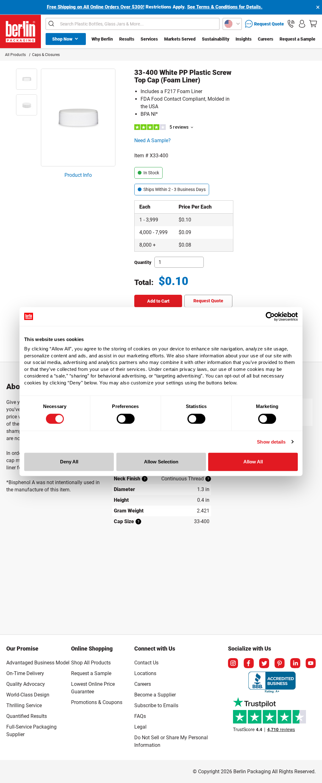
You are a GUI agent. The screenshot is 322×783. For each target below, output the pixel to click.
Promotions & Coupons (96, 702)
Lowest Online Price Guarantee (93, 688)
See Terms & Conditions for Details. (225, 7)
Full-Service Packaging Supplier (31, 730)
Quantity (142, 262)
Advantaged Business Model (37, 663)
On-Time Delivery (25, 673)
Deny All (69, 461)
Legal (140, 727)
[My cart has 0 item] (313, 24)
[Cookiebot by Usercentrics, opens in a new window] (270, 316)
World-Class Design (27, 695)
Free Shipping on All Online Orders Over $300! (95, 7)
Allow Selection (161, 461)
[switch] (126, 419)
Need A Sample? (152, 140)
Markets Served (180, 39)
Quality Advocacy (25, 684)
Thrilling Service (24, 705)
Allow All (253, 461)
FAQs (140, 716)
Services (149, 39)
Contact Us (146, 663)
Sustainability (215, 39)
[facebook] (249, 663)
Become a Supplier (155, 695)
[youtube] (311, 663)
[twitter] (264, 663)
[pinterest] (280, 663)
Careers (265, 39)
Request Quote (208, 300)
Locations (145, 673)
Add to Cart (158, 301)
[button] (291, 24)
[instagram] (233, 663)
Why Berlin (102, 39)
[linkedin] (295, 663)
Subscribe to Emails (156, 705)
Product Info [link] (78, 175)
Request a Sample (297, 39)
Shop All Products (91, 663)
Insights (244, 39)
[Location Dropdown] (232, 24)
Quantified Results (26, 716)
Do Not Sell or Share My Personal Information (171, 740)
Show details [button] (271, 442)
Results (126, 39)
